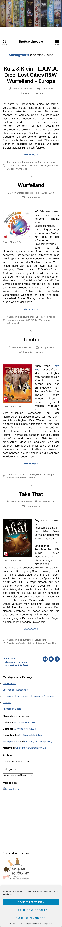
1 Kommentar (33, 197)
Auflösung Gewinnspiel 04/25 (39, 741)
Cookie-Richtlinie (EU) (15, 665)
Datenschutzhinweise (34, 924)
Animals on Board (12, 708)
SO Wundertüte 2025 (25, 722)
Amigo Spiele (14, 162)
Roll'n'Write (31, 320)
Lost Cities (21, 165)
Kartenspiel (29, 474)
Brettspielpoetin (25, 88)
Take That (31, 494)
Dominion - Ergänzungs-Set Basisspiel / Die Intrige (29, 696)
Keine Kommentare (33, 93)
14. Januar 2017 (47, 501)
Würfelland (21, 168)
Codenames (9, 683)
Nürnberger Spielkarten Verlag (39, 316)
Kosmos (51, 162)
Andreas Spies (29, 162)
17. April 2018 (47, 192)
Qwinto (7, 702)
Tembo (31, 339)
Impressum (48, 924)
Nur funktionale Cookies (31, 910)
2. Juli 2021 (47, 88)
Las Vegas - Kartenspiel (15, 689)
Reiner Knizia (40, 165)
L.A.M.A (11, 165)
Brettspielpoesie (31, 41)
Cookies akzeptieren (31, 902)
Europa (42, 162)
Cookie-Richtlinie (16, 924)
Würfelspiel (13, 323)
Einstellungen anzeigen (31, 918)
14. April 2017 (47, 347)
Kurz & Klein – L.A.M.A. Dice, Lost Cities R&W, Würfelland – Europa (31, 74)
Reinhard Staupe (15, 320)
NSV (30, 165)
